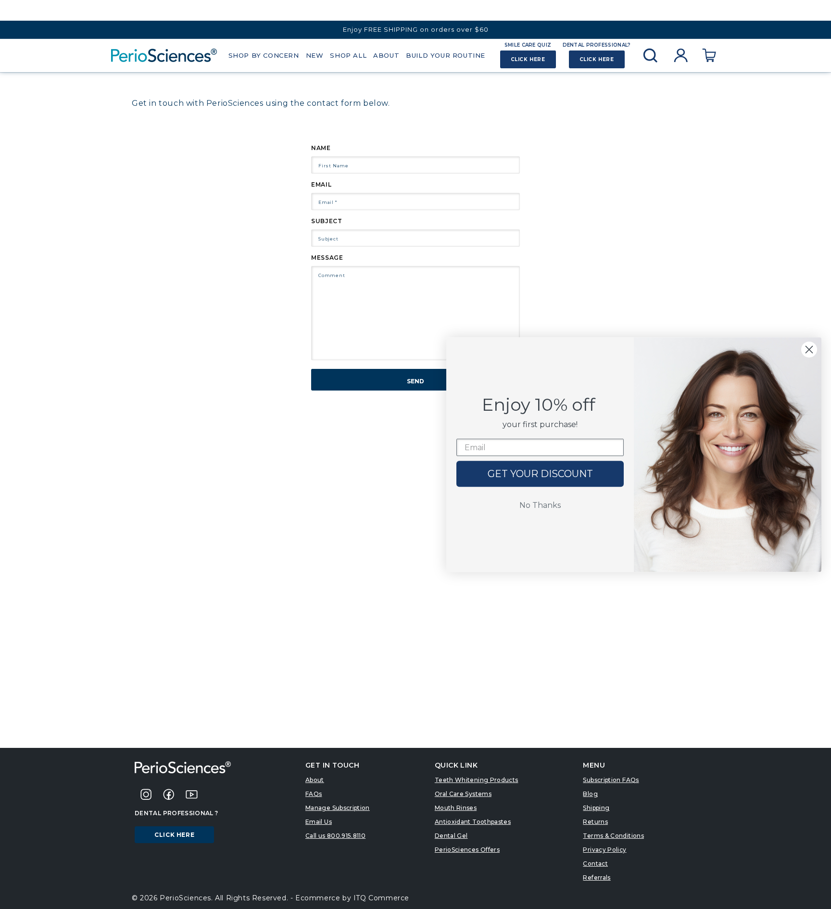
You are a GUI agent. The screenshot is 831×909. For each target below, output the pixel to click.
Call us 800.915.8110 (335, 835)
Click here (174, 834)
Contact (595, 863)
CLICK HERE (528, 59)
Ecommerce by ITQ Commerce (352, 898)
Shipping (596, 807)
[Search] (650, 55)
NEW (315, 55)
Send (415, 381)
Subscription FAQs (611, 779)
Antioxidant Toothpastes (473, 821)
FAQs (313, 793)
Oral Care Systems (463, 793)
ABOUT (386, 55)
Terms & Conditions (613, 835)
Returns (595, 821)
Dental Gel (451, 835)
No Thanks (540, 505)
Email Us (318, 821)
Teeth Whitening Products (476, 779)
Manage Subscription (337, 807)
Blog (590, 793)
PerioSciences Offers (467, 849)
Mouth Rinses (456, 807)
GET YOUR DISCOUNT (540, 474)
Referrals (596, 877)
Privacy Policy (604, 849)
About (314, 779)
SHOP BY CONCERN (263, 55)
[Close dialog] (809, 349)
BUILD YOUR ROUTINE (445, 55)
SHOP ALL (348, 55)
